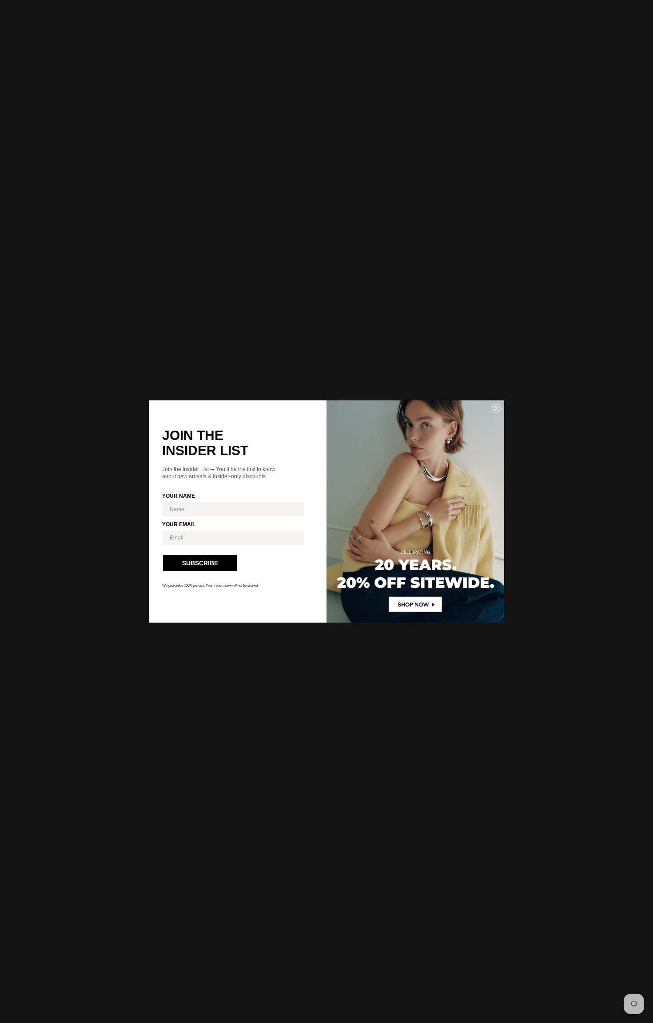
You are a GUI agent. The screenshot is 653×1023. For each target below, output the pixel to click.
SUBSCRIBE (200, 563)
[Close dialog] (496, 408)
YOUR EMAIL (178, 524)
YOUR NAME (178, 496)
